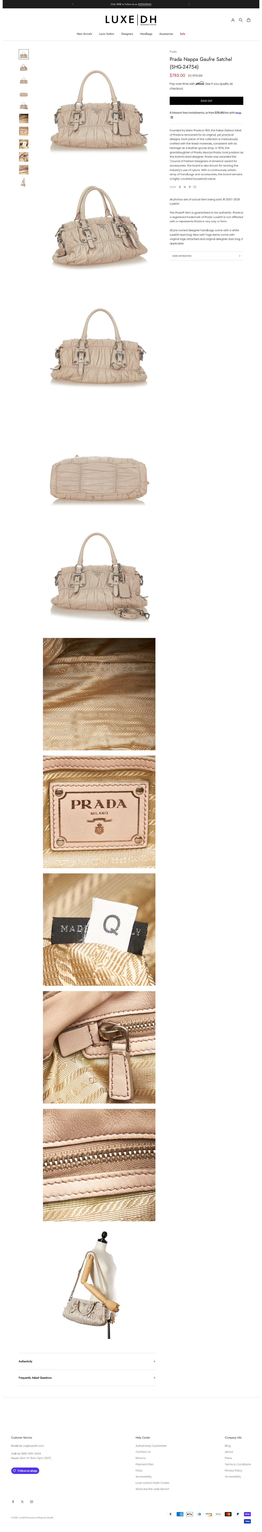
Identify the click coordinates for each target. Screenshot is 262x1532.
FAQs (139, 1470)
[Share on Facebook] (179, 187)
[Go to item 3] (24, 80)
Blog (228, 1446)
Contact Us (143, 1452)
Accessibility (144, 1476)
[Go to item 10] (24, 170)
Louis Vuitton (106, 34)
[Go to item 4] (24, 93)
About (229, 1452)
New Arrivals (84, 34)
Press (228, 1458)
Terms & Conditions (238, 1464)
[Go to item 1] (24, 54)
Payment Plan (144, 1464)
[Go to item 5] (24, 106)
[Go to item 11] (24, 183)
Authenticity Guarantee (151, 1446)
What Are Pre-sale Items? (152, 1489)
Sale (182, 34)
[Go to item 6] (24, 118)
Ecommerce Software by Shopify (39, 1517)
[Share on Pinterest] (189, 187)
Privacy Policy (233, 1470)
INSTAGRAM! (144, 4)
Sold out (206, 101)
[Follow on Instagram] (31, 1502)
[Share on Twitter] (184, 187)
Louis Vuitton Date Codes (152, 1483)
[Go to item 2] (24, 67)
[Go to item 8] (24, 144)
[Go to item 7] (24, 131)
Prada (173, 52)
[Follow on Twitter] (22, 1502)
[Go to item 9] (24, 157)
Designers (127, 34)
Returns (141, 1458)
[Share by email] (194, 187)
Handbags (146, 34)
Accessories (166, 34)
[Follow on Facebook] (13, 1502)
